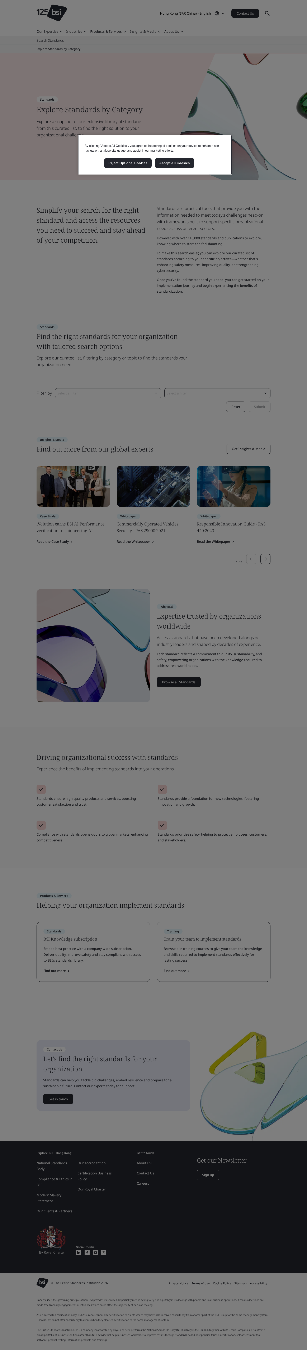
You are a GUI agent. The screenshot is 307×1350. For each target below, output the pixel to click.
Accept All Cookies (174, 163)
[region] (155, 155)
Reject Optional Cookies (127, 163)
